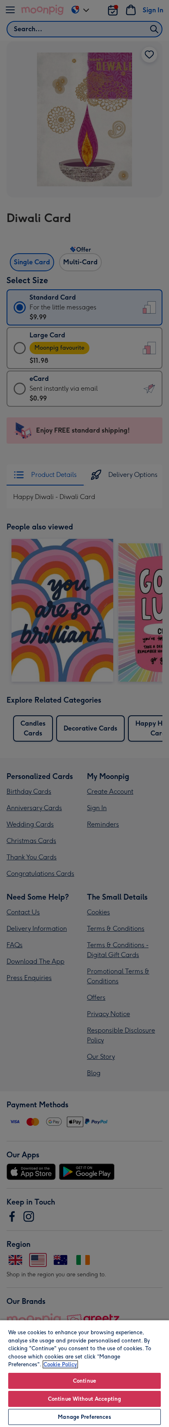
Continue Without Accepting (84, 1399)
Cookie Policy (60, 1364)
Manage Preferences (84, 1417)
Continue (84, 1381)
